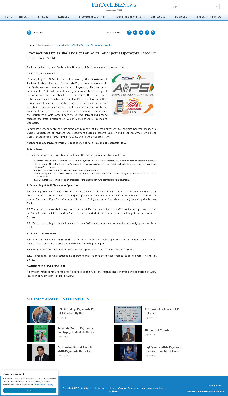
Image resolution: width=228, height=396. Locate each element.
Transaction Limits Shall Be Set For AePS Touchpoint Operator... (84, 45)
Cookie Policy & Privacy (43, 384)
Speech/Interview (210, 16)
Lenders (65, 16)
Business (182, 16)
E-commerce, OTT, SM (94, 16)
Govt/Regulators (130, 16)
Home (8, 16)
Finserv (44, 16)
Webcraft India (217, 391)
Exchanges (159, 16)
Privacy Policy (214, 385)
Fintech (24, 16)
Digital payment (45, 45)
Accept (30, 390)
